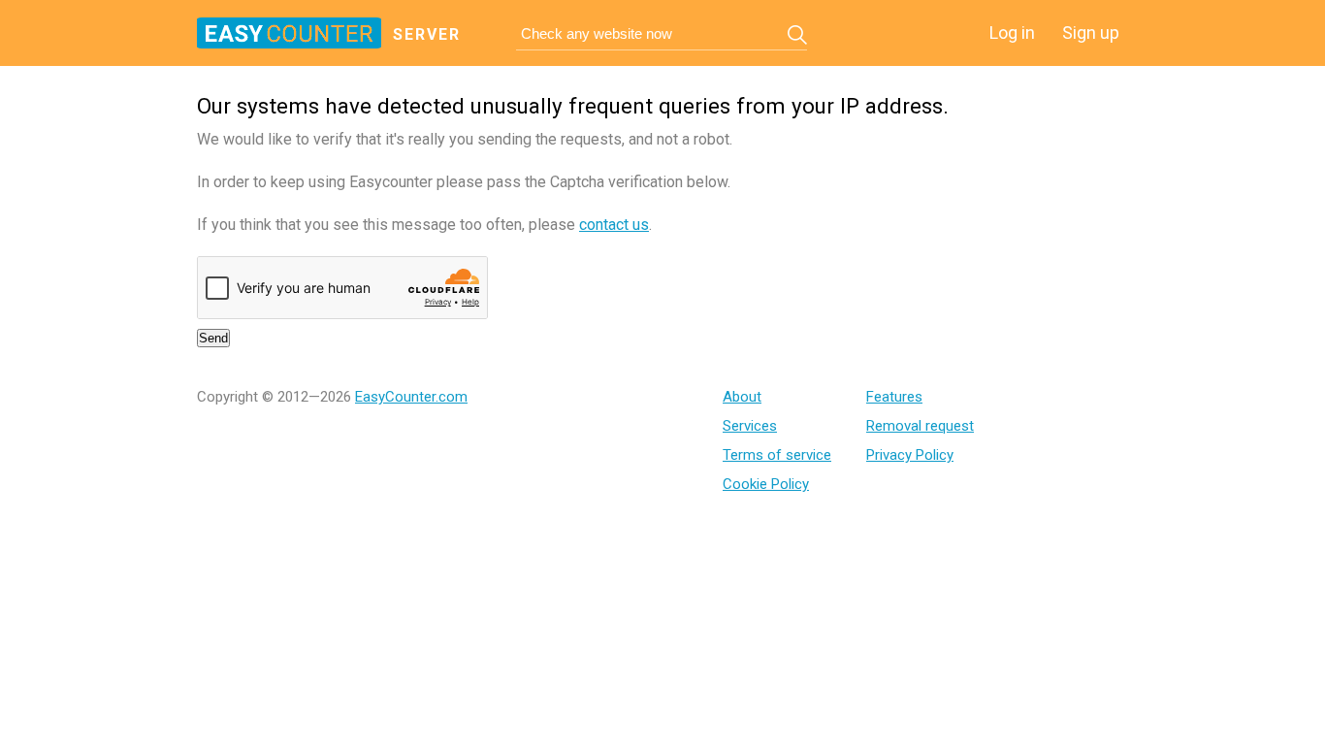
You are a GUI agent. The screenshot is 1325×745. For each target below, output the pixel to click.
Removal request (920, 426)
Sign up (1090, 32)
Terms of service (777, 455)
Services (750, 426)
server (427, 34)
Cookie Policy (766, 484)
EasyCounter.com (411, 396)
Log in (1012, 32)
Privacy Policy (909, 455)
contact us (614, 224)
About (742, 396)
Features (894, 396)
